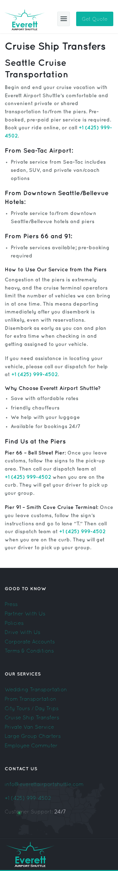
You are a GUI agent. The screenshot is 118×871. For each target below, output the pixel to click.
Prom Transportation (30, 699)
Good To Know (25, 589)
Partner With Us (25, 613)
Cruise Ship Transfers (32, 717)
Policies (14, 623)
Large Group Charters (33, 736)
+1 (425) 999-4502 (28, 798)
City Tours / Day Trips (32, 708)
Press (11, 604)
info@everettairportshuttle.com (44, 784)
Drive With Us (22, 632)
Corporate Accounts (30, 641)
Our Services (23, 674)
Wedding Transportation (36, 689)
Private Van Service (29, 727)
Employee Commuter (31, 745)
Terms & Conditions (29, 650)
